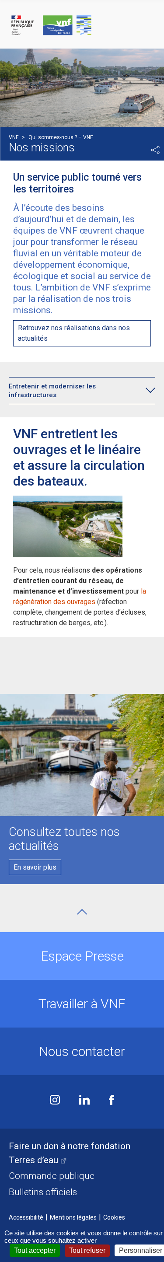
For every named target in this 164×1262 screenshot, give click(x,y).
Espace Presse (82, 956)
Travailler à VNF (82, 1003)
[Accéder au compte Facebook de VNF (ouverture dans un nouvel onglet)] (111, 1101)
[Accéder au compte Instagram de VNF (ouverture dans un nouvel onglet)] (55, 1101)
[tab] (75, 390)
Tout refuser (87, 1250)
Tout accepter (35, 1250)
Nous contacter (82, 1051)
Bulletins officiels (43, 1192)
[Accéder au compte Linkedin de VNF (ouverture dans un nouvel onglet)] (84, 1101)
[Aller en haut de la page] (82, 912)
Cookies (114, 1217)
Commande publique (51, 1176)
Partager (155, 150)
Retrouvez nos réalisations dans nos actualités (74, 333)
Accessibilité (26, 1217)
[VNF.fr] (82, 25)
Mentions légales (73, 1217)
